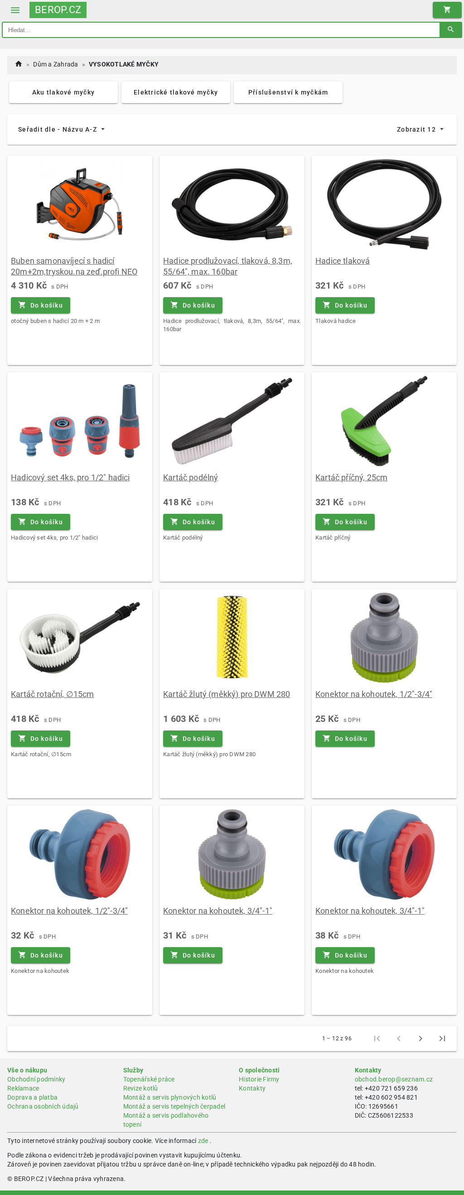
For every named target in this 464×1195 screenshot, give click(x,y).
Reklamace (23, 1088)
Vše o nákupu (27, 1070)
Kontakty (252, 1088)
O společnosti (259, 1070)
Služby (133, 1070)
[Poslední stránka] (442, 1038)
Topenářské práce (149, 1079)
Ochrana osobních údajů (43, 1106)
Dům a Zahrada (55, 64)
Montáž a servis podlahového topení (166, 1120)
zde (203, 1140)
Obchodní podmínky (36, 1079)
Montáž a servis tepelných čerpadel (174, 1106)
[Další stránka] (420, 1038)
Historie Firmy (259, 1079)
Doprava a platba (32, 1097)
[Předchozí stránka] (399, 1038)
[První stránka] (377, 1038)
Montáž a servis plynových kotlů (170, 1097)
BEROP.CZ (58, 9)
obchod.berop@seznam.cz (394, 1079)
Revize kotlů (140, 1088)
